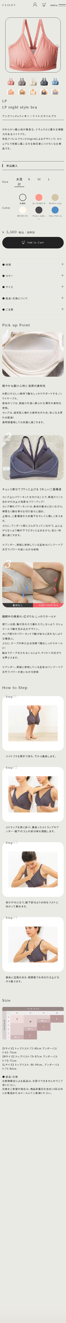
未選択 (19, 182)
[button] (9, 47)
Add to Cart (35, 242)
